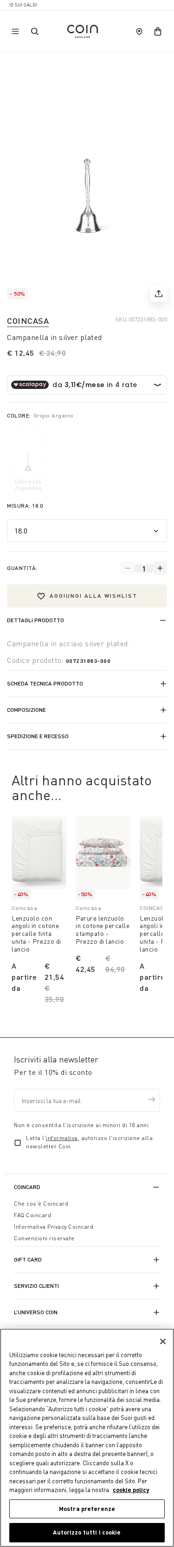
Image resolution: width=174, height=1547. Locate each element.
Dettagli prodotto (35, 620)
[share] (158, 293)
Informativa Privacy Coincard (53, 1226)
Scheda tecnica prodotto (45, 683)
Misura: (25, 505)
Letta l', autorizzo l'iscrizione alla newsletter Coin (89, 1142)
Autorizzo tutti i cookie (87, 1532)
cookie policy (131, 1489)
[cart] (158, 31)
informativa (62, 1137)
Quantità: (22, 567)
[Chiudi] (163, 1341)
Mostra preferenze (87, 1508)
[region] (87, 1438)
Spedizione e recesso (38, 736)
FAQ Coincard (32, 1215)
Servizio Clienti (36, 1285)
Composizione (26, 709)
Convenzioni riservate (44, 1238)
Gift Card (28, 1259)
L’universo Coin (36, 1312)
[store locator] (139, 31)
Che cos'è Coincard (41, 1203)
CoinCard (27, 1186)
